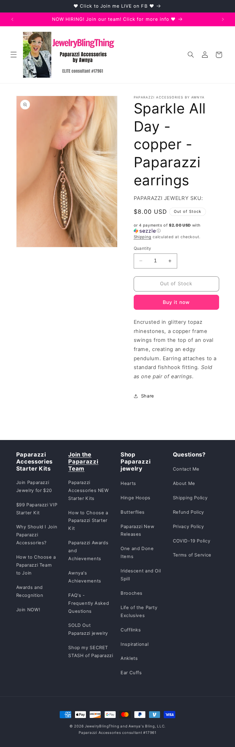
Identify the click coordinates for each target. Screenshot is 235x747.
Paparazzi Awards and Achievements (88, 550)
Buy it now (176, 302)
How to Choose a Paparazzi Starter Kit (88, 520)
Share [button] (147, 396)
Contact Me (186, 469)
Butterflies (133, 512)
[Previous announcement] (12, 19)
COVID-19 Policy (191, 541)
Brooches (132, 593)
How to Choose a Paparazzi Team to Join (36, 565)
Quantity (142, 248)
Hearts (128, 483)
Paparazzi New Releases (137, 530)
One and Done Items (137, 552)
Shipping (142, 237)
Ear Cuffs (131, 672)
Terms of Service (192, 555)
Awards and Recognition (29, 591)
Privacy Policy (188, 526)
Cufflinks (131, 630)
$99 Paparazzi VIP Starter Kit (37, 509)
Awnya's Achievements (84, 577)
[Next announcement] (222, 19)
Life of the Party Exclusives (139, 611)
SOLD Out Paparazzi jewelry (88, 629)
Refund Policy (188, 512)
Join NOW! (28, 609)
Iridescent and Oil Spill (141, 575)
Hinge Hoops (136, 498)
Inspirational (134, 644)
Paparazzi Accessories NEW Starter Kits (88, 490)
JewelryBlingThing (102, 726)
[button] (13, 55)
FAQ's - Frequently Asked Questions (88, 603)
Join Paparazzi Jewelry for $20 (34, 486)
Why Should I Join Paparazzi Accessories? (37, 534)
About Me (184, 483)
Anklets (129, 658)
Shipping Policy (190, 498)
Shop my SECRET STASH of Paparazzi (90, 651)
